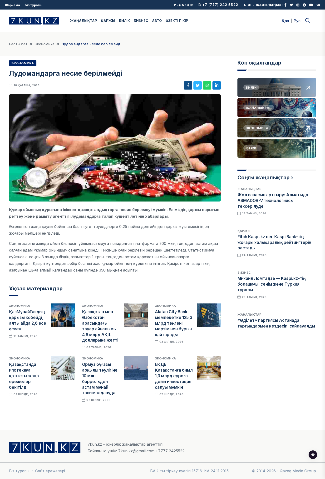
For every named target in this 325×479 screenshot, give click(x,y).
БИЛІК (124, 21)
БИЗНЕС (141, 21)
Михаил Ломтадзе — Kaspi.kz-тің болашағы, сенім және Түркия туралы (271, 284)
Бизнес (244, 272)
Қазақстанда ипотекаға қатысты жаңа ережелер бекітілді (24, 375)
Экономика (44, 44)
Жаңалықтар (249, 189)
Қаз (285, 20)
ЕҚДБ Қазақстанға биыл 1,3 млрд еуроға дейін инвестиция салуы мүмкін (174, 375)
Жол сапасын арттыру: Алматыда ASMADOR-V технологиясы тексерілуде (272, 200)
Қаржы (243, 231)
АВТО (157, 21)
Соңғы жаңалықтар (263, 177)
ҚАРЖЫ (108, 21)
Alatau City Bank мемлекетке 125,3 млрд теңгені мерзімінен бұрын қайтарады (173, 323)
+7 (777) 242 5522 (219, 5)
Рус (297, 20)
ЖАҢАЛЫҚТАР (83, 21)
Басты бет (18, 44)
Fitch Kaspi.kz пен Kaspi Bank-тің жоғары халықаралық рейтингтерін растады (274, 242)
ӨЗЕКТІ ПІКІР (177, 21)
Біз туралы (33, 5)
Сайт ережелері (50, 471)
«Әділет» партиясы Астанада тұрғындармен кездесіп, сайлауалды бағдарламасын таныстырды (276, 326)
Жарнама (12, 5)
